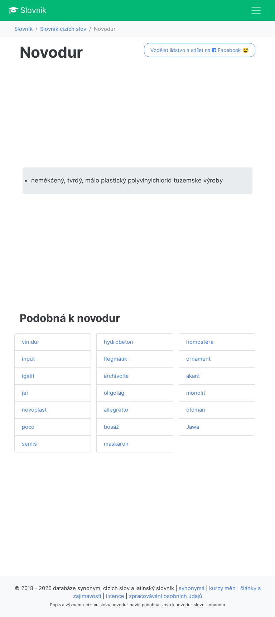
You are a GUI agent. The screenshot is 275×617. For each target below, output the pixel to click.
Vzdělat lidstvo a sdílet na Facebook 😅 (199, 50)
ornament (198, 359)
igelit (28, 376)
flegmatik (115, 359)
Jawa (192, 427)
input (28, 359)
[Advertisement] (137, 114)
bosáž (111, 427)
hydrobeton (118, 342)
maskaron (116, 444)
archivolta (116, 376)
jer (25, 393)
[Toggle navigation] (256, 10)
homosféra (199, 342)
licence (115, 596)
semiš (29, 444)
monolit (195, 393)
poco (28, 427)
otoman (195, 410)
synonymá (191, 588)
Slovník (32, 10)
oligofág (114, 393)
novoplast (34, 410)
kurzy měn (222, 588)
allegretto (116, 410)
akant (193, 376)
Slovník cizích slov (63, 29)
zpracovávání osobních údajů (165, 596)
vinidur (30, 342)
